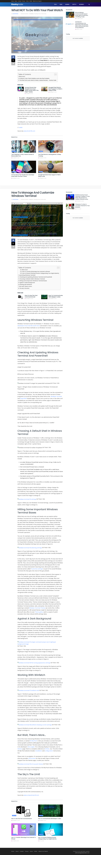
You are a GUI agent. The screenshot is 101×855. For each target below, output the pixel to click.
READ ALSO (22, 76)
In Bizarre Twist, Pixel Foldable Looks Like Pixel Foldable (34, 78)
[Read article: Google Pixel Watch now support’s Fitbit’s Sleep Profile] (44, 89)
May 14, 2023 (41, 840)
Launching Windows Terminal (27, 275)
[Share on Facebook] (13, 57)
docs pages (31, 747)
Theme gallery (39, 612)
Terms (27, 1)
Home (12, 1)
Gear (61, 4)
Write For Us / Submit (37, 1)
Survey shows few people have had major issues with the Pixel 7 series (31, 90)
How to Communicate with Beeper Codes (55, 296)
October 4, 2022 (79, 18)
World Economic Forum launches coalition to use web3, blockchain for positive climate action (82, 197)
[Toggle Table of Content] (54, 74)
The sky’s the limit (24, 288)
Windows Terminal (56, 396)
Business (81, 4)
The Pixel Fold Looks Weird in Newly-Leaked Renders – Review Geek (37, 80)
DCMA (31, 1)
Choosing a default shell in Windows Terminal (32, 279)
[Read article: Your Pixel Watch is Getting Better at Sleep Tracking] (50, 146)
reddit (20, 127)
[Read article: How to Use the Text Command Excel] (21, 297)
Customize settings (37, 569)
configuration (49, 751)
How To (31, 199)
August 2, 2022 (79, 29)
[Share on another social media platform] (13, 63)
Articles (14, 834)
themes (20, 749)
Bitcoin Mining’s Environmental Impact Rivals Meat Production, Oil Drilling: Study (81, 15)
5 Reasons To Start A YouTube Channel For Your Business (82, 206)
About (16, 1)
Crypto (74, 4)
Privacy (23, 1)
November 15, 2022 (53, 92)
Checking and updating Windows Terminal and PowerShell (35, 277)
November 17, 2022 (42, 157)
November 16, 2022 (29, 93)
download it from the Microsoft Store (29, 326)
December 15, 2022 (15, 157)
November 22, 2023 (29, 298)
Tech (55, 4)
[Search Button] (89, 4)
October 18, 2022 (24, 13)
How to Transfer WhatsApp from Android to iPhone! (36, 271)
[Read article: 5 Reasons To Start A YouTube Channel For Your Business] (70, 206)
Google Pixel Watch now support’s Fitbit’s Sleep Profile (55, 89)
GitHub (47, 749)
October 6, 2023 (15, 840)
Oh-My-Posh (33, 741)
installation (38, 751)
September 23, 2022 (80, 201)
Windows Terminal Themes (37, 608)
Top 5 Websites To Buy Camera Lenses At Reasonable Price (22, 155)
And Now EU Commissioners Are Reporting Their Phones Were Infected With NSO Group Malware (81, 24)
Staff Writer (15, 13)
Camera (32, 13)
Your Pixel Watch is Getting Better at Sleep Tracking (49, 155)
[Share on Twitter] (13, 60)
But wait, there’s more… (25, 286)
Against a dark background (27, 282)
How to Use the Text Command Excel (31, 296)
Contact (19, 1)
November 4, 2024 (52, 298)
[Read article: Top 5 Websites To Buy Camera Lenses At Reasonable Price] (23, 146)
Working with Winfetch (25, 284)
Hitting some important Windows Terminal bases (33, 281)
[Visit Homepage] (17, 4)
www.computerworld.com (31, 795)
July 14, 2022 (78, 208)
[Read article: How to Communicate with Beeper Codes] (44, 297)
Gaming (67, 4)
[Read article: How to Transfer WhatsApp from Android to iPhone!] (23, 829)
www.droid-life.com (29, 131)
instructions (32, 758)
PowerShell (23, 398)
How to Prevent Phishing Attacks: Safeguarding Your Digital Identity (40, 273)
